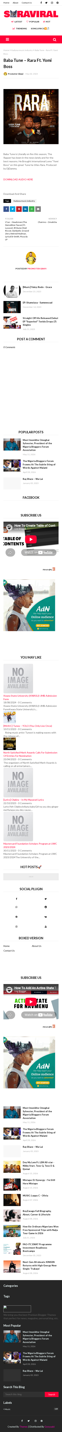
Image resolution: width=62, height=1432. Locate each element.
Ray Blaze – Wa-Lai (33, 479)
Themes (23, 1426)
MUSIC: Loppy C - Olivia (35, 1195)
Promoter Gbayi (15, 74)
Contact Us (27, 2)
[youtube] (45, 926)
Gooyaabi (50, 1426)
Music (31, 1409)
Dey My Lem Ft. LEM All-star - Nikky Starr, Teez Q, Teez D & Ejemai (38, 1165)
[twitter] (46, 3)
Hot (48, 21)
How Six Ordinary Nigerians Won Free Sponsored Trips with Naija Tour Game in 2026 (41, 1230)
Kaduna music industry (22, 50)
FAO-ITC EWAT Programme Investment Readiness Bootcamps (37, 1247)
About (15, 2)
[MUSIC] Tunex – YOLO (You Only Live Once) (27, 725)
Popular (34, 21)
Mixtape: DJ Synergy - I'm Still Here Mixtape (39, 1182)
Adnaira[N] (47, 569)
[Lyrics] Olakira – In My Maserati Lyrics (23, 799)
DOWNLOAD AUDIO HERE (18, 179)
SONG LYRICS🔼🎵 (40, 28)
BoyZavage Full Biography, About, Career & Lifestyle (37, 1213)
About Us (36, 946)
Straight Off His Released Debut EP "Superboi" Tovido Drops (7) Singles (40, 321)
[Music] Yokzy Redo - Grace (37, 287)
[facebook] (41, 3)
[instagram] (52, 3)
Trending (21, 28)
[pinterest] (57, 3)
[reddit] (45, 906)
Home (6, 2)
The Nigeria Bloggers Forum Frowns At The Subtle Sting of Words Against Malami (39, 464)
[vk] (45, 916)
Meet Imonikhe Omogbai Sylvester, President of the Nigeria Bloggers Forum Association (37, 445)
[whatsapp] (16, 906)
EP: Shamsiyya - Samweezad (37, 302)
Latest (18, 21)
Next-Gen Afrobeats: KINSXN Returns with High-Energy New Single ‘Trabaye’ (39, 1265)
